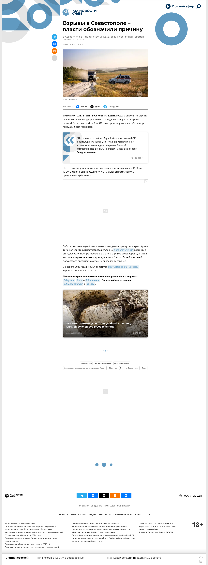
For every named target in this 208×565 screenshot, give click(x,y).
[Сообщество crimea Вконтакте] (93, 495)
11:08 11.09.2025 (69, 44)
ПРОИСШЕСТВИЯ (112, 506)
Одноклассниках (73, 284)
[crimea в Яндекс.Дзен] (104, 495)
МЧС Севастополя (121, 363)
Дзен (79, 280)
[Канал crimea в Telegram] (82, 495)
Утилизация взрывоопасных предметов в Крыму (85, 368)
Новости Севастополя (129, 368)
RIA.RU (138, 514)
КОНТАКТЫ (105, 514)
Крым (144, 368)
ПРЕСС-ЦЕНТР (78, 514)
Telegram (69, 280)
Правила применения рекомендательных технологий (32, 547)
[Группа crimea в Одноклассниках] (115, 495)
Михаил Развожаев (103, 363)
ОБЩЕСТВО (96, 506)
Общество (113, 368)
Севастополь (86, 363)
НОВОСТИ (63, 514)
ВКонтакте (92, 280)
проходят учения (123, 250)
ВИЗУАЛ (126, 506)
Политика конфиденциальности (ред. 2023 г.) (27, 544)
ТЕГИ (147, 514)
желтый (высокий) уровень (123, 267)
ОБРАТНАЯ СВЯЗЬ (122, 514)
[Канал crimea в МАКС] (126, 495)
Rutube (91, 284)
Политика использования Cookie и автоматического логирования (31, 540)
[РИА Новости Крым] (79, 12)
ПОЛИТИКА (83, 506)
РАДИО (92, 514)
